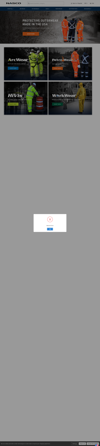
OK (50, 229)
